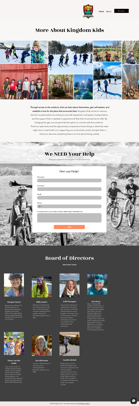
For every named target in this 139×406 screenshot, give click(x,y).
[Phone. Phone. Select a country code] (40, 206)
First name (41, 177)
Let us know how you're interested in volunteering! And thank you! (60, 211)
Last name (41, 185)
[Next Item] (135, 70)
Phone (40, 203)
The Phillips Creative (83, 403)
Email (39, 194)
